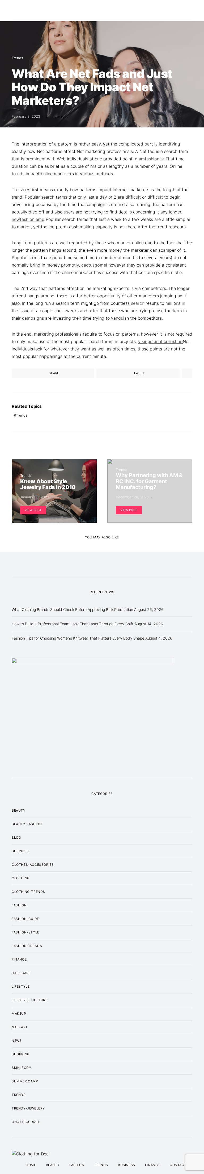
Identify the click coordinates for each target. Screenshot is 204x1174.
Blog (16, 837)
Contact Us (181, 1165)
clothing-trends (28, 892)
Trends (17, 58)
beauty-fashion (27, 824)
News (17, 1041)
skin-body (21, 1068)
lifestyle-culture (29, 1000)
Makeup (19, 1014)
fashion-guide (25, 919)
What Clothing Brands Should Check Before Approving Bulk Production (72, 609)
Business (20, 851)
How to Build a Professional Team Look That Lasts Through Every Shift (72, 624)
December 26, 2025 (132, 497)
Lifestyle (20, 986)
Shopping (21, 1054)
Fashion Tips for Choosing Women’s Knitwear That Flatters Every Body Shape (78, 638)
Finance (19, 959)
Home (31, 1165)
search (137, 303)
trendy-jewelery (28, 1108)
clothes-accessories (33, 865)
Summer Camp (25, 1081)
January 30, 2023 (34, 497)
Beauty (19, 810)
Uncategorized (26, 1122)
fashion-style (25, 932)
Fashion (19, 905)
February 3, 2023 (26, 116)
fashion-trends (27, 946)
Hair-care (21, 973)
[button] (190, 10)
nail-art (20, 1027)
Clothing (21, 878)
